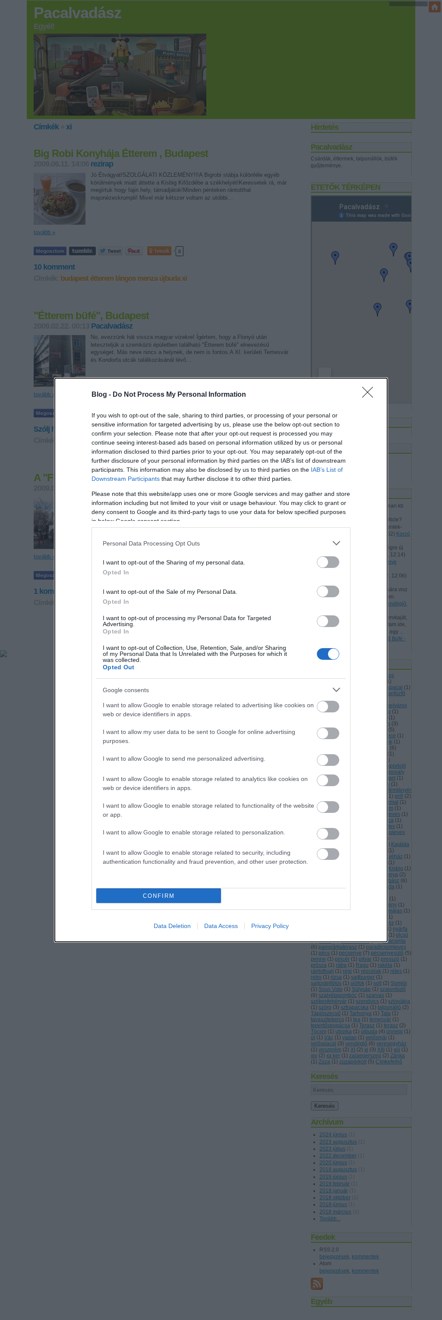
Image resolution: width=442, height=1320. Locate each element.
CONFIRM (159, 896)
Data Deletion (172, 925)
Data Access (221, 925)
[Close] (370, 395)
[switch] (328, 562)
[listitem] (221, 543)
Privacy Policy (270, 925)
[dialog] (221, 660)
